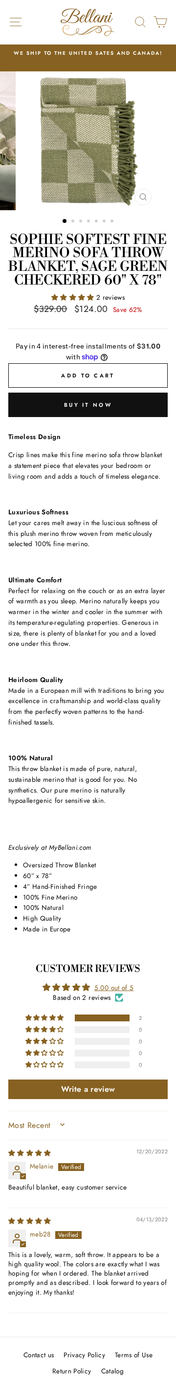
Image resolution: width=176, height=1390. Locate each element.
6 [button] (105, 222)
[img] (29, 1153)
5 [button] (97, 222)
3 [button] (81, 222)
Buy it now (88, 405)
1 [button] (65, 221)
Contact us (38, 1355)
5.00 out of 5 (113, 988)
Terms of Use (134, 1355)
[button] (73, 297)
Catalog (112, 1371)
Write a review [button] (88, 1089)
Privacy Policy (84, 1355)
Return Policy (71, 1371)
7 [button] (112, 222)
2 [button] (73, 222)
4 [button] (89, 222)
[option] (88, 53)
